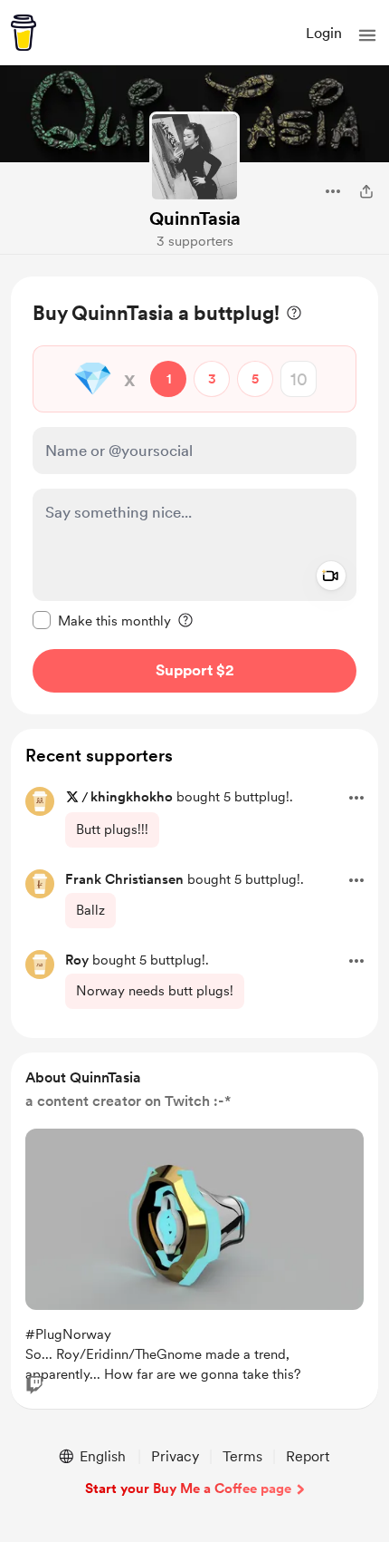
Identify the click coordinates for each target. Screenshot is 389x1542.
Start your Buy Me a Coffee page (188, 1488)
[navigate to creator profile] (194, 157)
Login (324, 33)
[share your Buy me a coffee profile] (366, 191)
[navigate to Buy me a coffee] (23, 33)
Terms (242, 1456)
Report (307, 1456)
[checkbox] (102, 620)
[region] (194, 495)
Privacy (175, 1456)
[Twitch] (34, 1385)
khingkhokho (131, 797)
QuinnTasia (195, 218)
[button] (367, 35)
